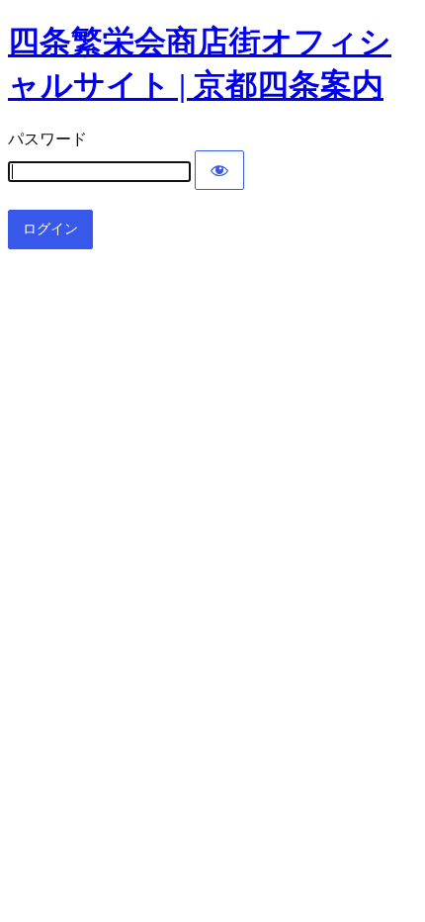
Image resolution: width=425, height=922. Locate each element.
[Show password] (219, 170)
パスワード (47, 139)
